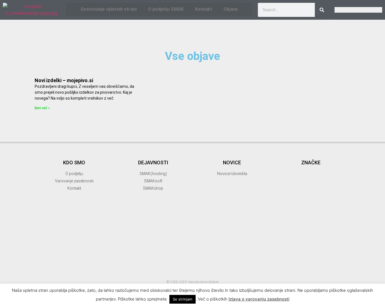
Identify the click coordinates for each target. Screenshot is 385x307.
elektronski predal (286, 185)
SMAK (311, 258)
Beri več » (42, 108)
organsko (285, 233)
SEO (286, 260)
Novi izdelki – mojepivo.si (64, 80)
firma (329, 185)
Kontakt (203, 9)
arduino (287, 169)
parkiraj (279, 239)
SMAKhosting (298, 268)
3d (301, 153)
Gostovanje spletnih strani (109, 9)
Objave (231, 9)
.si (288, 154)
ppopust (279, 248)
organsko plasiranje (312, 233)
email (312, 185)
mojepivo (329, 218)
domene (287, 179)
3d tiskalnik (290, 161)
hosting (324, 211)
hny (302, 211)
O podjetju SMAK (166, 9)
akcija (320, 161)
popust (330, 239)
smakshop (293, 277)
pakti (336, 233)
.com (277, 154)
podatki (296, 239)
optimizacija (298, 226)
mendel (303, 218)
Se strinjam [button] (182, 299)
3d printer (327, 153)
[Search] (322, 10)
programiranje (307, 247)
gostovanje (295, 193)
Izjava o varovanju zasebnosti (259, 299)
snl (325, 278)
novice (278, 226)
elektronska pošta (318, 178)
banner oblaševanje (321, 171)
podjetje (313, 239)
